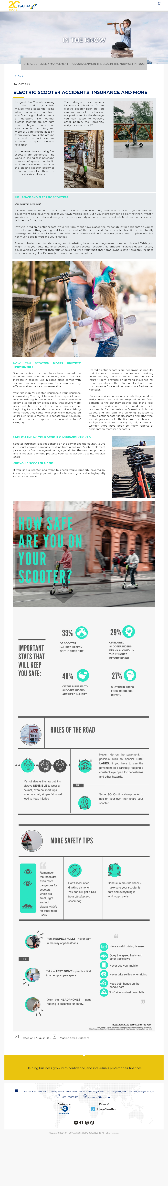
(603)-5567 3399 (70, 1109)
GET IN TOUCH (84, 76)
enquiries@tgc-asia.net (100, 1109)
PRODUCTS (85, 63)
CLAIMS (102, 63)
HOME (20, 63)
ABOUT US (37, 63)
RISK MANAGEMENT (60, 63)
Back (20, 88)
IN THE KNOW (143, 63)
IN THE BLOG (120, 63)
